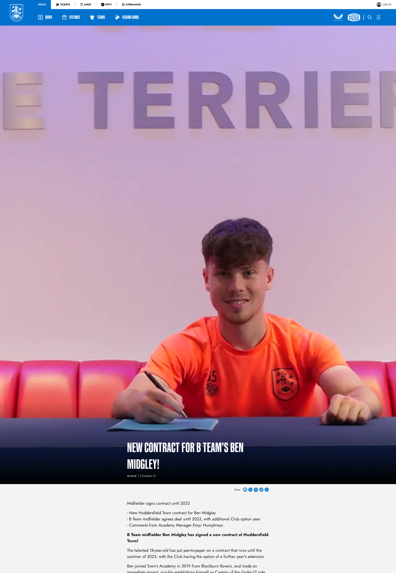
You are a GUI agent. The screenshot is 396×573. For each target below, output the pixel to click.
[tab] (42, 4)
